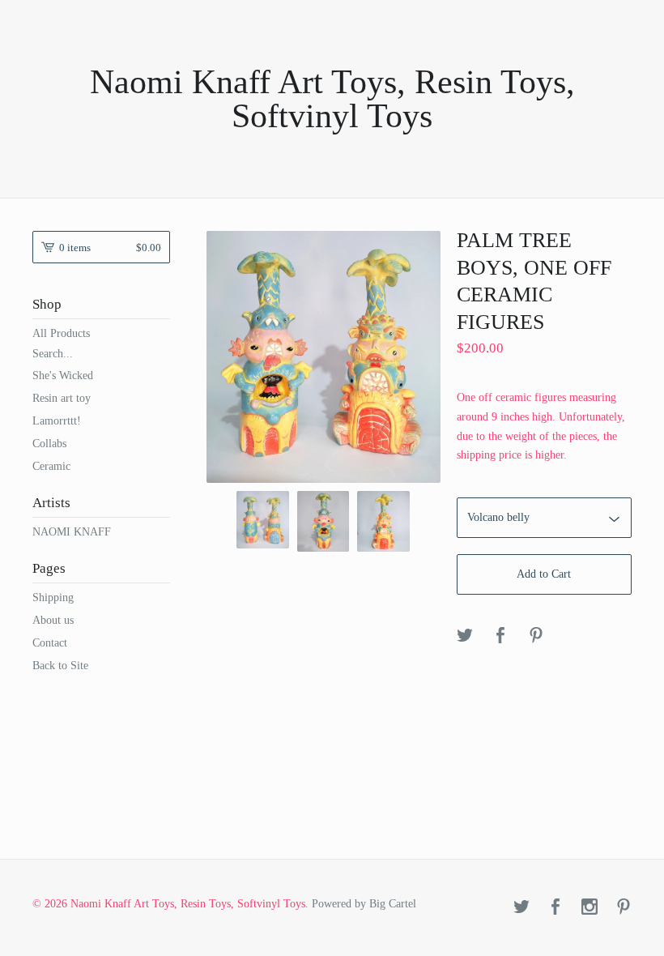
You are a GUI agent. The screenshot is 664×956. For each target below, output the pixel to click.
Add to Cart (544, 574)
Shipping (53, 597)
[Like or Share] (500, 636)
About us (53, 620)
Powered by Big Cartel (364, 904)
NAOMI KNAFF (71, 532)
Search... (52, 354)
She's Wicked (62, 375)
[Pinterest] (623, 908)
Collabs (49, 443)
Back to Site (60, 665)
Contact (49, 643)
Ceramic (51, 466)
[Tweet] (465, 636)
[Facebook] (555, 908)
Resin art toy (61, 398)
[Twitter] (521, 908)
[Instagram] (589, 908)
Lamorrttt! (56, 421)
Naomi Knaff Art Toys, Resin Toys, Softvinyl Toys (332, 99)
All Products (61, 333)
